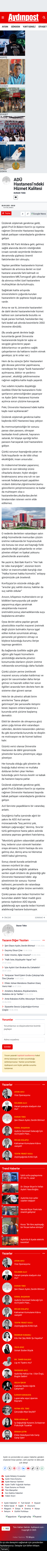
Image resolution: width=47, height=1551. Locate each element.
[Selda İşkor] (7, 1385)
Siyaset (37, 1503)
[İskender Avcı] (7, 1373)
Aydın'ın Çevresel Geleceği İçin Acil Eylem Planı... (28, 1132)
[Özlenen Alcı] (7, 1106)
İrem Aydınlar (21, 1419)
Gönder (7, 1046)
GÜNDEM (15, 26)
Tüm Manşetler (11, 1490)
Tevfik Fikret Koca (23, 1154)
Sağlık (20, 1506)
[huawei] (37, 1517)
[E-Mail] (16, 197)
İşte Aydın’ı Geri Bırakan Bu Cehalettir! (22, 967)
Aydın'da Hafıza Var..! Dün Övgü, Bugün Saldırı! (29, 1375)
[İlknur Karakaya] (7, 1397)
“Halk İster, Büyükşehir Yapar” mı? (20, 959)
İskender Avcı (21, 1370)
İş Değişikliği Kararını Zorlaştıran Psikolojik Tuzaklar (29, 1424)
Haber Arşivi (10, 1496)
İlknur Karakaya (22, 1395)
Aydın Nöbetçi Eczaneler (15, 1476)
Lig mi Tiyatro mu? (23, 1362)
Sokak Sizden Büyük (23, 1350)
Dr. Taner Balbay (22, 1359)
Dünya (17, 1508)
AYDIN (5, 26)
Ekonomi (31, 1506)
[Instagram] (19, 1468)
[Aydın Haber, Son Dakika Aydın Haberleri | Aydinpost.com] (23, 17)
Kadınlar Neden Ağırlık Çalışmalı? (24, 1387)
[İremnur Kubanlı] (7, 1336)
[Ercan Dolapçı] (7, 1143)
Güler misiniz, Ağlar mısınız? (18, 955)
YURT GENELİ (29, 26)
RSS (7, 1528)
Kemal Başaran (22, 1128)
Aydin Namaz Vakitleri (14, 1482)
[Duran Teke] (6, 180)
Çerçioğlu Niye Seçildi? (25, 1411)
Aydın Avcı (19, 1092)
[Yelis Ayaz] (7, 1348)
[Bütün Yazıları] (43, 940)
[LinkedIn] (23, 1468)
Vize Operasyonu (22, 1095)
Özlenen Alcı (20, 1103)
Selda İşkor (20, 1383)
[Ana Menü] (3, 17)
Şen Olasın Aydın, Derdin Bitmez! (20, 945)
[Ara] (44, 17)
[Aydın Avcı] (7, 1093)
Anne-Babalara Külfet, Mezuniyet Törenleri (24, 999)
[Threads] (37, 1468)
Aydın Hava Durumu (13, 1479)
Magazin (7, 1508)
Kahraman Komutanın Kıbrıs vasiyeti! (27, 1144)
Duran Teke (20, 193)
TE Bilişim (30, 1537)
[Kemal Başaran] (7, 1130)
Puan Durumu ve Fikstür (15, 1487)
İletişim (7, 1511)
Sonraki (39, 917)
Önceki (7, 917)
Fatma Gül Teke (21, 1408)
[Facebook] (5, 1468)
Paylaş (7, 213)
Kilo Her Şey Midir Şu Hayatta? (28, 1338)
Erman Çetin (20, 1432)
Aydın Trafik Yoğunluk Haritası (17, 1484)
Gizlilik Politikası (21, 1511)
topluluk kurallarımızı (26, 1055)
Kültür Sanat (9, 1506)
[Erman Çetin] (7, 1434)
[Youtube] (28, 1468)
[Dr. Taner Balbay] (7, 1361)
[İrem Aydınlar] (7, 1422)
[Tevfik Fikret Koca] (7, 1155)
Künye (37, 1508)
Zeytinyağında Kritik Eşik (25, 1157)
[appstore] (11, 1517)
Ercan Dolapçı (21, 1140)
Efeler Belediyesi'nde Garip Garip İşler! (26, 1436)
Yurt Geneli (25, 1503)
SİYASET (42, 26)
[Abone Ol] (38, 213)
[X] (10, 1468)
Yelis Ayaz (19, 1347)
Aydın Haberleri (10, 1503)
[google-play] (24, 1517)
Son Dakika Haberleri (14, 1493)
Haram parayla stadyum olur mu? (27, 1107)
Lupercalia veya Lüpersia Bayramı (25, 1399)
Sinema (27, 1508)
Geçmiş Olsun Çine (14, 950)
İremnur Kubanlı (22, 1335)
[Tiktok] (33, 1468)
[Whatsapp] (42, 1468)
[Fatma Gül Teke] (7, 1410)
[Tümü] (43, 1084)
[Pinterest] (14, 1468)
